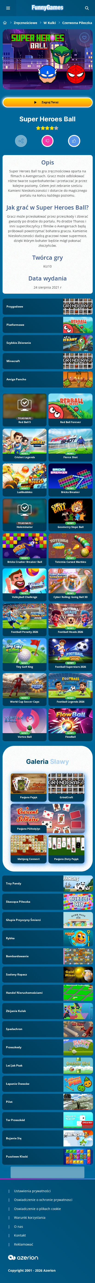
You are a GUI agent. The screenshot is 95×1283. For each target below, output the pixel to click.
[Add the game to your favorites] (84, 37)
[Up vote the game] (74, 141)
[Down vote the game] (48, 141)
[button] (87, 8)
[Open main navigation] (8, 8)
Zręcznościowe (25, 23)
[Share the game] (21, 141)
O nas (18, 1226)
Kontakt (20, 1235)
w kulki (50, 23)
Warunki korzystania (29, 1217)
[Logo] (47, 8)
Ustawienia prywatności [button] (32, 1191)
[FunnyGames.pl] (5, 22)
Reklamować (23, 1244)
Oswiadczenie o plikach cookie (37, 1209)
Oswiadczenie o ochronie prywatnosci (43, 1200)
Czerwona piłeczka (77, 23)
